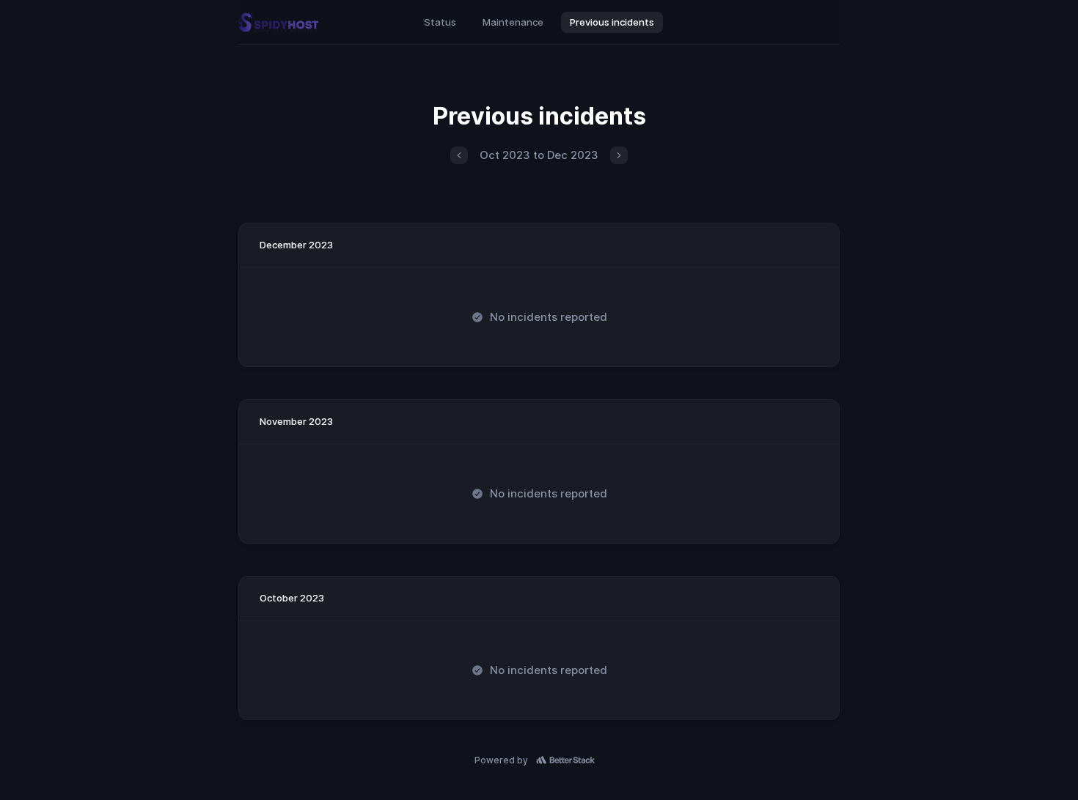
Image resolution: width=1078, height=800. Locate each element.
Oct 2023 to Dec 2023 (539, 155)
